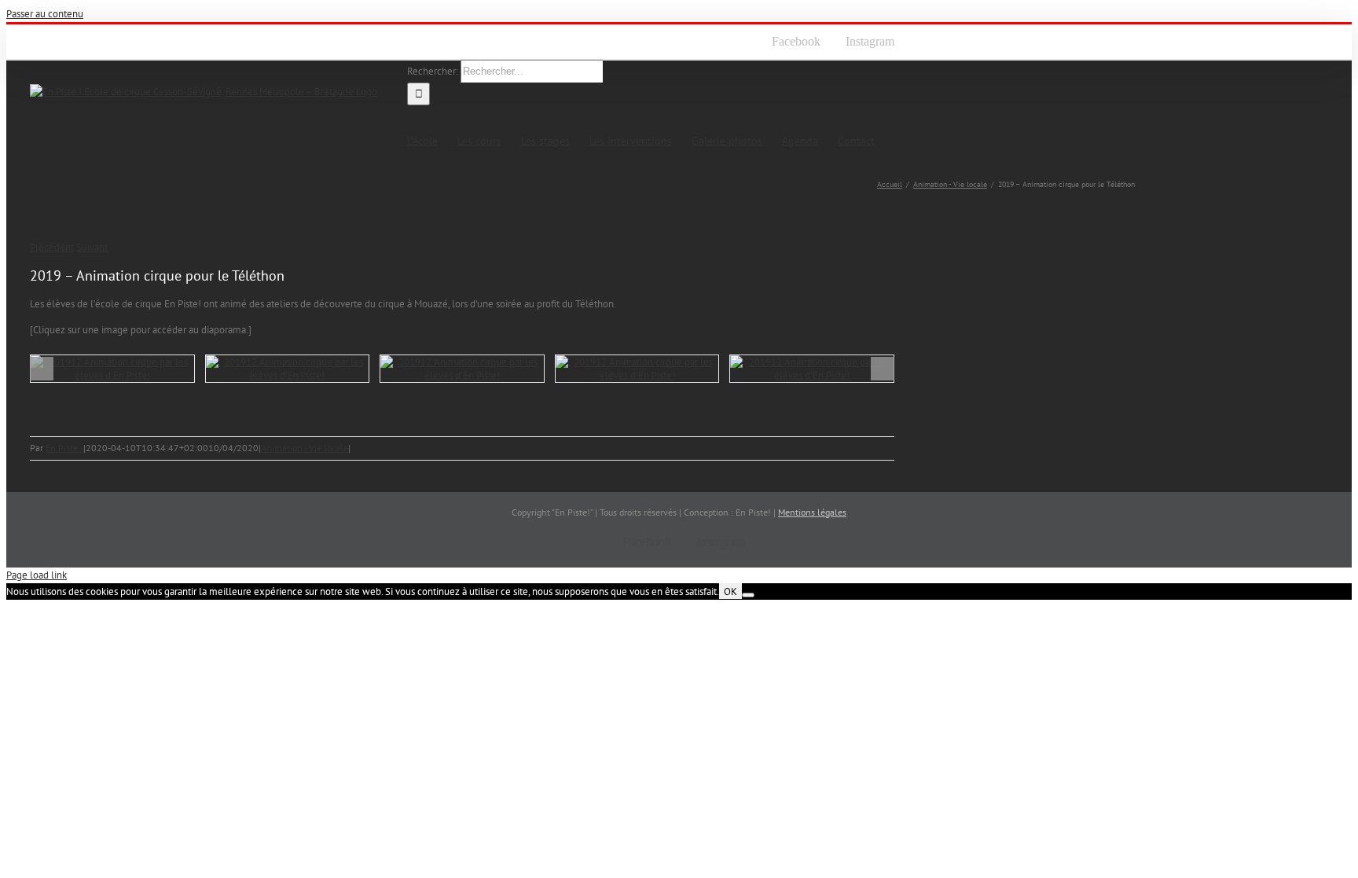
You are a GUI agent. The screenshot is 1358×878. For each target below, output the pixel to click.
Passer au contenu (44, 13)
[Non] (748, 595)
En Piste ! (64, 448)
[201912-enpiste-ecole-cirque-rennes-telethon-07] (287, 368)
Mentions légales (812, 512)
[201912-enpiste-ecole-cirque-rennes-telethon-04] (812, 368)
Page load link (36, 575)
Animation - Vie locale (304, 448)
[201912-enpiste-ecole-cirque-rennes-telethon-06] (462, 368)
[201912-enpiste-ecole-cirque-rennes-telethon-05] (637, 368)
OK (730, 591)
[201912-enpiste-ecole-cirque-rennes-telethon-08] (112, 368)
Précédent (52, 247)
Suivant (92, 247)
